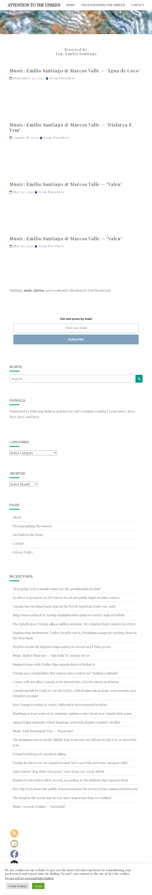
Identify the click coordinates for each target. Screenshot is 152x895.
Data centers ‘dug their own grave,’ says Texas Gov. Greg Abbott (58, 771)
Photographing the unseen (103, 5)
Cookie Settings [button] (17, 886)
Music (71, 5)
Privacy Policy (23, 552)
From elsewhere (62, 78)
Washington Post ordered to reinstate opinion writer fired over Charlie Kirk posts (72, 713)
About (17, 517)
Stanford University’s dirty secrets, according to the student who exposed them (70, 780)
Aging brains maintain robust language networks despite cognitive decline (66, 722)
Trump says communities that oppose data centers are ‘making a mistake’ (66, 673)
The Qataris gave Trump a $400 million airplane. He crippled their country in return (74, 624)
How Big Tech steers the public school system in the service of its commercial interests (75, 789)
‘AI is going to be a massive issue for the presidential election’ (57, 589)
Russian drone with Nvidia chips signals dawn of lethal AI (54, 664)
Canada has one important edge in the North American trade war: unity (64, 606)
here (131, 411)
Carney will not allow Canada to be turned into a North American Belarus (66, 682)
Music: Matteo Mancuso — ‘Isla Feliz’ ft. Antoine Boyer (51, 655)
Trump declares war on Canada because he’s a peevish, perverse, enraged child (70, 763)
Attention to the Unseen (34, 5)
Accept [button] (38, 886)
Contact (137, 5)
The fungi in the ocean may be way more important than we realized (62, 798)
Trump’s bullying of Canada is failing (39, 754)
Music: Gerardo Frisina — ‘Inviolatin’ (39, 806)
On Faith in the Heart (28, 535)
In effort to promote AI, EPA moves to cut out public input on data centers (66, 597)
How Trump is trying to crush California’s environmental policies (60, 705)
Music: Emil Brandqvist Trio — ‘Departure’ (43, 731)
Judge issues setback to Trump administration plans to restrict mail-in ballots (68, 615)
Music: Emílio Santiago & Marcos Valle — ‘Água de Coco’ (75, 71)
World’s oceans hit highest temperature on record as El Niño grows (62, 647)
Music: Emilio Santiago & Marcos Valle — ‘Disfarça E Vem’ (71, 127)
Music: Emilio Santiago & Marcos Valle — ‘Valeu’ (66, 184)
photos (39, 290)
